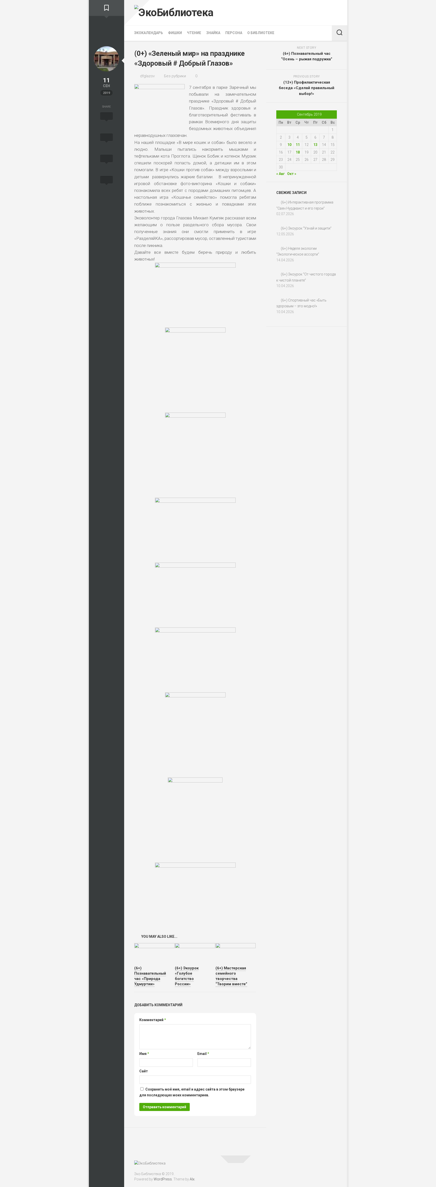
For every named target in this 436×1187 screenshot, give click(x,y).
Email (203, 1054)
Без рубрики (175, 76)
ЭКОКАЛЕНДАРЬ (148, 33)
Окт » (291, 174)
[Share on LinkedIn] (106, 185)
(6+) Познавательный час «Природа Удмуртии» (150, 976)
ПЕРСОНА (233, 33)
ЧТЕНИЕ (194, 33)
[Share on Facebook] (106, 143)
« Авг (280, 174)
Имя (144, 1054)
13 (315, 145)
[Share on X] (106, 121)
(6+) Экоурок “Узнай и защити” (306, 228)
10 (289, 145)
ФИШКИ (175, 33)
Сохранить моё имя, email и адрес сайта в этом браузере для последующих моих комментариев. (191, 1092)
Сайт (143, 1071)
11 (298, 145)
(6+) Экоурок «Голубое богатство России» (187, 976)
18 (298, 152)
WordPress (163, 1179)
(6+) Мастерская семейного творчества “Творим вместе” (231, 976)
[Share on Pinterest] (106, 164)
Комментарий (152, 1020)
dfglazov (147, 76)
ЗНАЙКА (213, 33)
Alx (192, 1179)
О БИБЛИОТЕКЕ (260, 33)
